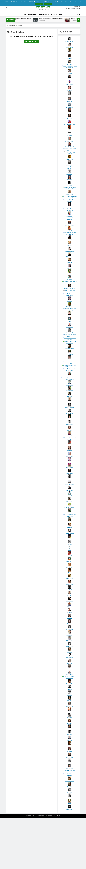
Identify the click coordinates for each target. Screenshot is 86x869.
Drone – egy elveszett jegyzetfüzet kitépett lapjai (33, 18)
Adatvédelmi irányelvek (30, 14)
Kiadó (60, 14)
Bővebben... (48, 4)
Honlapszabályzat (44, 14)
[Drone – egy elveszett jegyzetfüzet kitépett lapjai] (18, 20)
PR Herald (43, 6)
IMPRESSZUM (54, 14)
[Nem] (84, 3)
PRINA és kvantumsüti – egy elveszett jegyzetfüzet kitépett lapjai (69, 18)
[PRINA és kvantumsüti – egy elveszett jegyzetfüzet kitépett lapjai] (49, 20)
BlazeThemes (57, 815)
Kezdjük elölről (31, 41)
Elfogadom (39, 4)
